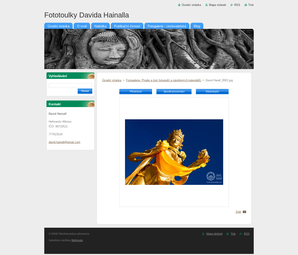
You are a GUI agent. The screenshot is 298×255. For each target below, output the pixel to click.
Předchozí (136, 91)
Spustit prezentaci (174, 91)
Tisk (251, 5)
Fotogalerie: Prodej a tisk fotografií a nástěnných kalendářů (164, 80)
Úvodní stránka (191, 5)
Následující (212, 91)
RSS (237, 5)
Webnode (77, 240)
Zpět (238, 211)
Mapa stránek (217, 5)
